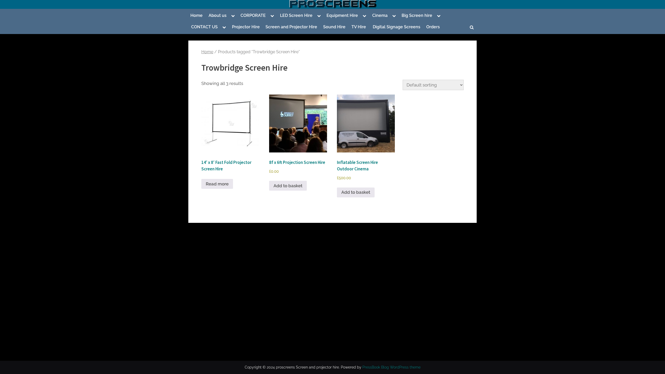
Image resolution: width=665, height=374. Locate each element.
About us (218, 15)
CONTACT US (204, 26)
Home (196, 15)
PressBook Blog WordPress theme (391, 367)
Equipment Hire (342, 15)
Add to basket (288, 185)
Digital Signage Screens (396, 26)
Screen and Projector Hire (291, 26)
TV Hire (358, 26)
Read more (217, 183)
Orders (433, 26)
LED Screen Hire (296, 15)
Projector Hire (246, 26)
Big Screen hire (417, 15)
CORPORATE (253, 15)
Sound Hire (334, 26)
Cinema (380, 15)
